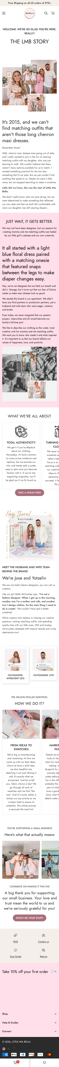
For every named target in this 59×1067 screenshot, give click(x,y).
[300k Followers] (14, 1004)
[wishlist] (44, 1062)
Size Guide (15, 956)
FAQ (15, 941)
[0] (53, 13)
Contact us (43, 941)
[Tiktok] (32, 1004)
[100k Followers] (23, 1004)
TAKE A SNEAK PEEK (29, 492)
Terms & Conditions (12, 1043)
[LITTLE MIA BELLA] (29, 13)
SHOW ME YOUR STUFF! (29, 918)
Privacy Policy (9, 1049)
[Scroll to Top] (54, 1051)
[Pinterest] (6, 1004)
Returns (43, 956)
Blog (4, 1055)
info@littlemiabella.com (14, 1046)
